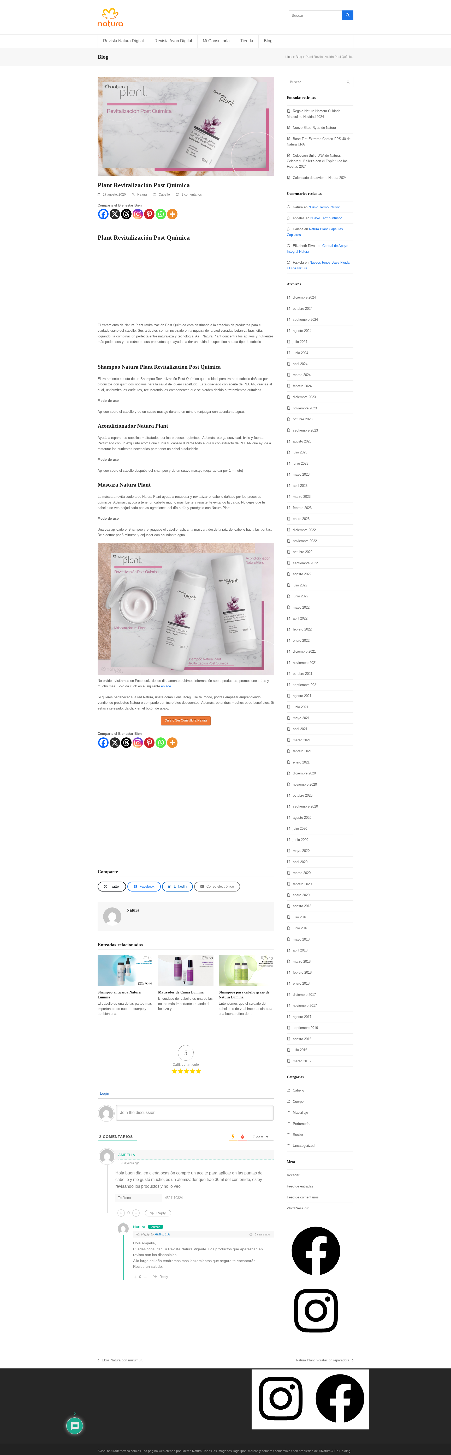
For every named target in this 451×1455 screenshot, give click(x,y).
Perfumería (301, 1124)
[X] (115, 214)
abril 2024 (300, 364)
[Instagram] (138, 214)
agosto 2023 (302, 441)
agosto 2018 (302, 906)
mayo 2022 (301, 607)
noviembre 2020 (305, 784)
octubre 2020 (302, 795)
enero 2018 (301, 983)
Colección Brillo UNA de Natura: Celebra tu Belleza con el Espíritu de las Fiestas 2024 (317, 161)
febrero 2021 (302, 751)
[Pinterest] (149, 214)
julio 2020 (300, 828)
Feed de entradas (300, 1186)
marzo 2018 (302, 961)
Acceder (293, 1175)
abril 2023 (300, 486)
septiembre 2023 (305, 430)
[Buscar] (347, 15)
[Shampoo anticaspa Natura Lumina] (125, 970)
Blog (299, 57)
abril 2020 (300, 862)
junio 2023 (300, 463)
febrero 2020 (302, 884)
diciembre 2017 (304, 995)
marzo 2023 (302, 497)
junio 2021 (300, 707)
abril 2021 (300, 729)
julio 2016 (300, 1050)
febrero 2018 (302, 972)
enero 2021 (301, 762)
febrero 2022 (302, 629)
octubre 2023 (302, 419)
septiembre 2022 (305, 563)
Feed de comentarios (303, 1197)
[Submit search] (348, 82)
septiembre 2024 (305, 320)
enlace (166, 686)
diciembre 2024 (304, 297)
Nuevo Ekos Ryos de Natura (314, 128)
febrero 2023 (302, 508)
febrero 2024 (302, 386)
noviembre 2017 (305, 1006)
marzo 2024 (302, 375)
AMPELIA (162, 1234)
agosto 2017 (302, 1017)
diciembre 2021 (304, 651)
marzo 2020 (302, 873)
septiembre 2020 (305, 806)
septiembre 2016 (305, 1028)
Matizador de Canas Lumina (181, 992)
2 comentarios (192, 194)
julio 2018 (300, 917)
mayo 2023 (301, 474)
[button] (112, 886)
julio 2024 (300, 342)
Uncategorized (303, 1146)
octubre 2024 (302, 309)
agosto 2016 (302, 1039)
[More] (172, 214)
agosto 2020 (302, 818)
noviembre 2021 (305, 663)
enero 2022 (301, 640)
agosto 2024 (302, 331)
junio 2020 (300, 840)
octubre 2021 (302, 674)
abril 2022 (300, 618)
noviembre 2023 (305, 408)
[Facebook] (103, 214)
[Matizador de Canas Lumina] (185, 970)
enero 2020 (301, 895)
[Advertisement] (186, 283)
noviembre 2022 (305, 541)
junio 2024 (300, 353)
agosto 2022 (302, 574)
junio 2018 (300, 928)
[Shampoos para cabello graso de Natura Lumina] (246, 970)
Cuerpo (298, 1102)
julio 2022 (300, 585)
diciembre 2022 (304, 530)
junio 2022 (300, 596)
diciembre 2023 (304, 397)
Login (104, 1093)
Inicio (288, 57)
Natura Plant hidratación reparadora (322, 1359)
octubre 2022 (302, 552)
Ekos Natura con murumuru (120, 1359)
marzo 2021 (302, 740)
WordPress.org (298, 1208)
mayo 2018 (301, 939)
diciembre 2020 (304, 773)
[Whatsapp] (161, 214)
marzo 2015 (302, 1061)
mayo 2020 (301, 851)
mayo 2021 (301, 718)
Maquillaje (300, 1112)
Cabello (164, 194)
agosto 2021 (302, 696)
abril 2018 (300, 950)
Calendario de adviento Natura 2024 (320, 178)
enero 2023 (301, 519)
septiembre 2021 (305, 685)
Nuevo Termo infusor (324, 207)
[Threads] (126, 214)
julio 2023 (300, 452)
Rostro (298, 1135)
